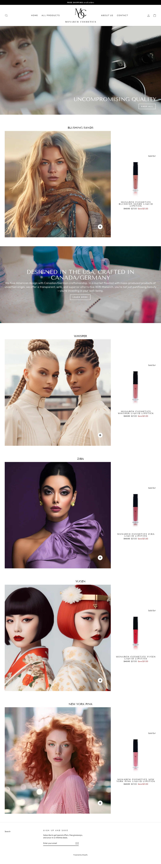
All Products (51, 15)
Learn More (80, 297)
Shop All (147, 106)
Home (34, 15)
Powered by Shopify (80, 855)
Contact (122, 15)
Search (7, 831)
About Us (107, 15)
